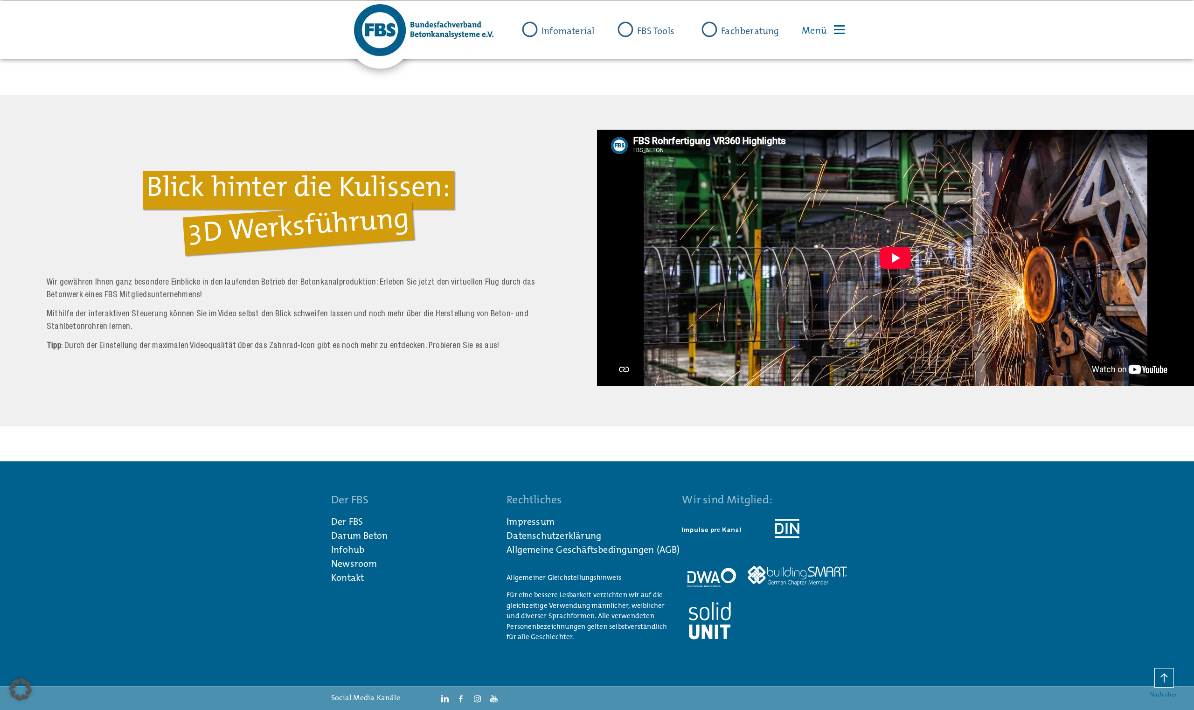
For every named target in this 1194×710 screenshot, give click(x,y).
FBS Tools (655, 31)
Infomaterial (567, 31)
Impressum (531, 521)
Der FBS (347, 521)
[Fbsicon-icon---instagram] (477, 698)
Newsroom (354, 563)
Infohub (347, 549)
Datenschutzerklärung (554, 535)
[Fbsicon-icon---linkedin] (444, 698)
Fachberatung (750, 31)
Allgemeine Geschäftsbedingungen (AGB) (593, 549)
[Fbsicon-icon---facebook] (461, 698)
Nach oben (1164, 694)
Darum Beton (359, 535)
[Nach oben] (1164, 678)
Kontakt (347, 577)
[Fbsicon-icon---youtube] (494, 698)
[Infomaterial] (530, 29)
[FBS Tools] (625, 29)
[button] (20, 689)
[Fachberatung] (709, 29)
